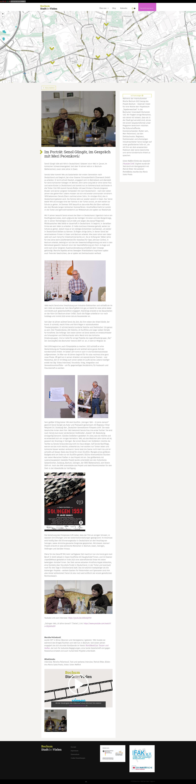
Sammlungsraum (146, 8)
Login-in (152, 781)
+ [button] (2, 13)
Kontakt (73, 747)
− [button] (2, 17)
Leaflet (193, 82)
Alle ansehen (50, 88)
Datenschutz (75, 754)
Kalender (123, 8)
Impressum (74, 751)
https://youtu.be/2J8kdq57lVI (79, 618)
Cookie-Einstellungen (78, 758)
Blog (114, 8)
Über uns (102, 8)
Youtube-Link (128, 164)
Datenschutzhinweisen (77, 705)
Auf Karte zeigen (136, 95)
